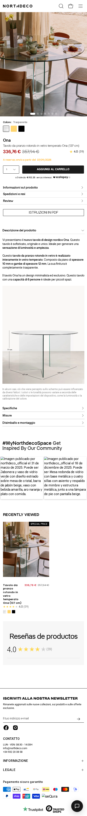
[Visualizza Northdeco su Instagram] (15, 728)
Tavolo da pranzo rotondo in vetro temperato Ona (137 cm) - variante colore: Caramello (9, 611)
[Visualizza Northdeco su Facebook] (6, 728)
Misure (7, 415)
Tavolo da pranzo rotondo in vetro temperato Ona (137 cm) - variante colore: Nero (13, 611)
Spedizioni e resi (14, 194)
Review (8, 201)
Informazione (15, 761)
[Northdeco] (18, 6)
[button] (6, 478)
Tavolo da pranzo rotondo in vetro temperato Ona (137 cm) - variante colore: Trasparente (4, 611)
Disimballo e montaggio (18, 423)
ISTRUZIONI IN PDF (43, 212)
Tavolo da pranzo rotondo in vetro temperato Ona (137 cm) (12, 594)
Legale (9, 770)
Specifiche (9, 408)
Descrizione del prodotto (19, 230)
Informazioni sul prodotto (20, 187)
